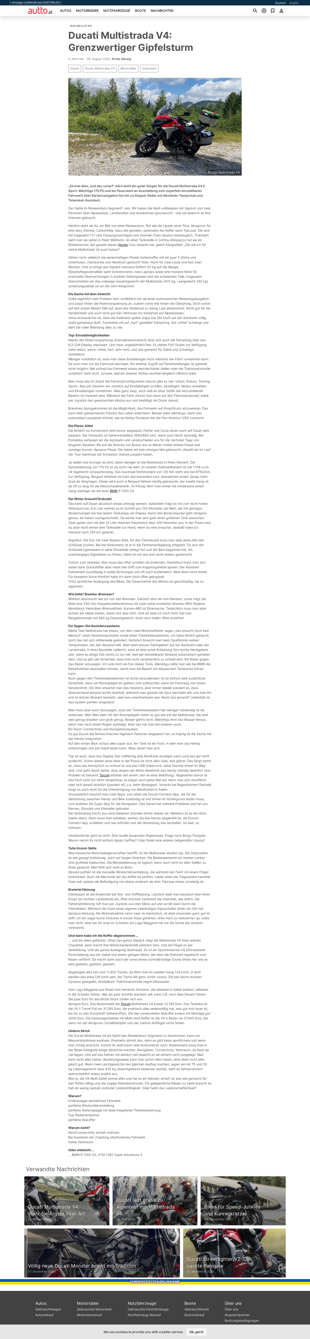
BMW (114, 491)
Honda (123, 245)
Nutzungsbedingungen (242, 1320)
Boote (140, 10)
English (294, 3)
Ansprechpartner (237, 1315)
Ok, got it (196, 1332)
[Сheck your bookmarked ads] (272, 10)
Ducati (74, 68)
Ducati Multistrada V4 (100, 68)
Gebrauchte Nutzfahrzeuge (148, 1309)
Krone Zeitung (121, 59)
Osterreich (149, 68)
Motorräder (87, 10)
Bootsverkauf (194, 1315)
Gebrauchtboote (197, 1309)
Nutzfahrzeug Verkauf (144, 1315)
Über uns (233, 1303)
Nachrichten (162, 10)
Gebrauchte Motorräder (94, 1309)
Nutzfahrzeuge (116, 10)
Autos (65, 10)
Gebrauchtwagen (48, 1309)
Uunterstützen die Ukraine (155, 1282)
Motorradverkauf (89, 1315)
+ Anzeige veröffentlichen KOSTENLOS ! (35, 2)
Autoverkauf (44, 1315)
